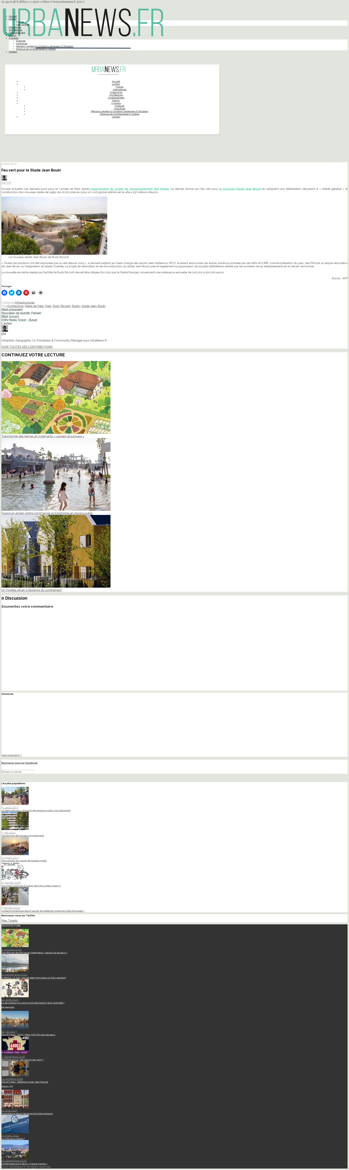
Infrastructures (25, 302)
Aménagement (17, 32)
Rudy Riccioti (61, 306)
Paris (48, 306)
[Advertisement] (174, 150)
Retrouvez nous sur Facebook (19, 763)
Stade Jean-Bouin (93, 306)
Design (12, 35)
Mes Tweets (9, 920)
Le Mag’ (13, 19)
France (20, 21)
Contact (13, 51)
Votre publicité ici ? (11, 755)
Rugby (76, 306)
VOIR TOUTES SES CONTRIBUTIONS (27, 347)
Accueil (13, 16)
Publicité (20, 40)
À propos (13, 38)
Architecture (15, 30)
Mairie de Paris (34, 306)
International (23, 24)
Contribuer (21, 43)
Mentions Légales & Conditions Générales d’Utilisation (44, 46)
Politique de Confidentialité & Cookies (36, 49)
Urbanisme (15, 27)
